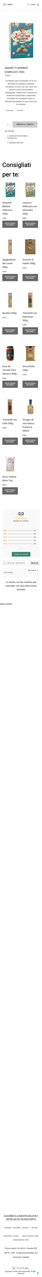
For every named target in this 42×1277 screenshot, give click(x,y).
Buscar (34, 563)
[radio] (10, 110)
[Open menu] (4, 4)
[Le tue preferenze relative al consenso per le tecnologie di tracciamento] (38, 1273)
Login (32, 5)
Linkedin (25, 1228)
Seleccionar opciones (10, 224)
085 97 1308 (9, 1253)
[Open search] (28, 4)
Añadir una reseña (21, 554)
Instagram (17, 1228)
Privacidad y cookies (11, 1236)
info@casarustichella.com (27, 1253)
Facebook (7, 1228)
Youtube (35, 1228)
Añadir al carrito (25, 124)
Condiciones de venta (21, 1240)
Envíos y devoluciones (30, 1236)
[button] (9, 4)
